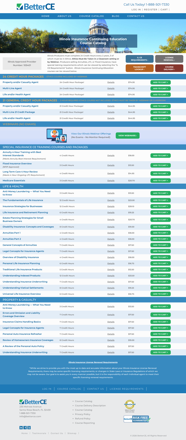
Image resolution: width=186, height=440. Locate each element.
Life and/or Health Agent (17, 94)
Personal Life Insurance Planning (21, 263)
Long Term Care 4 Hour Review (20, 171)
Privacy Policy (82, 414)
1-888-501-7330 (157, 4)
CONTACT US (95, 389)
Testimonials (39, 433)
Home (25, 433)
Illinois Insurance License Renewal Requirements (93, 362)
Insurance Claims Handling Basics (22, 321)
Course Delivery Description (90, 405)
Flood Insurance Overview (17, 163)
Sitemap (72, 433)
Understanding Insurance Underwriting (25, 281)
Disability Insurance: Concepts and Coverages (28, 226)
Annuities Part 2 (12, 239)
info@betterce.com (30, 416)
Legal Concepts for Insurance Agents (23, 251)
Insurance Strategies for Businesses (22, 206)
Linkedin (21, 427)
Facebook (25, 427)
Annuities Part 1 (11, 233)
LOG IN (46, 389)
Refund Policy (82, 418)
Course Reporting (85, 423)
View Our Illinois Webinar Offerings (91, 133)
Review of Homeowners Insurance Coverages (28, 340)
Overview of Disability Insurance (21, 257)
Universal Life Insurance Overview (22, 294)
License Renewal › (169, 58)
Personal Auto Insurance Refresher (22, 334)
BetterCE (53, 6)
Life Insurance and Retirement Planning (25, 212)
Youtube (29, 427)
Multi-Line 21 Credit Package (19, 112)
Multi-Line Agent (12, 88)
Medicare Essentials (14, 180)
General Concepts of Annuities (20, 245)
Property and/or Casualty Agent (20, 82)
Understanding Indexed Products (21, 275)
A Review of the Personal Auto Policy (23, 346)
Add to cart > (160, 82)
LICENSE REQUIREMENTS (127, 389)
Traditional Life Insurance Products (22, 269)
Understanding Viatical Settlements (23, 288)
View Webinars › (127, 135)
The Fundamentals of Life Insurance (23, 200)
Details (110, 82)
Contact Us (57, 433)
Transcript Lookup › (139, 68)
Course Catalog (83, 401)
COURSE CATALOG (69, 389)
